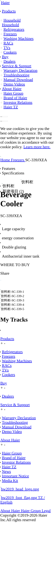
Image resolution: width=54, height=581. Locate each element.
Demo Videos (14, 84)
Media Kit (10, 480)
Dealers (9, 61)
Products (7, 338)
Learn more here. (36, 147)
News (6, 471)
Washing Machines (17, 361)
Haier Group (13, 93)
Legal (46, 510)
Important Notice (15, 476)
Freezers (18, 160)
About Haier (10, 440)
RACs (7, 365)
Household (12, 20)
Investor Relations (17, 102)
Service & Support (15, 405)
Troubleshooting (16, 75)
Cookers (8, 374)
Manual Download (18, 79)
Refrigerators (12, 352)
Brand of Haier (15, 98)
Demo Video (12, 431)
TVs (5, 370)
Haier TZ (10, 107)
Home (5, 160)
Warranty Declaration (20, 70)
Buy (3, 383)
